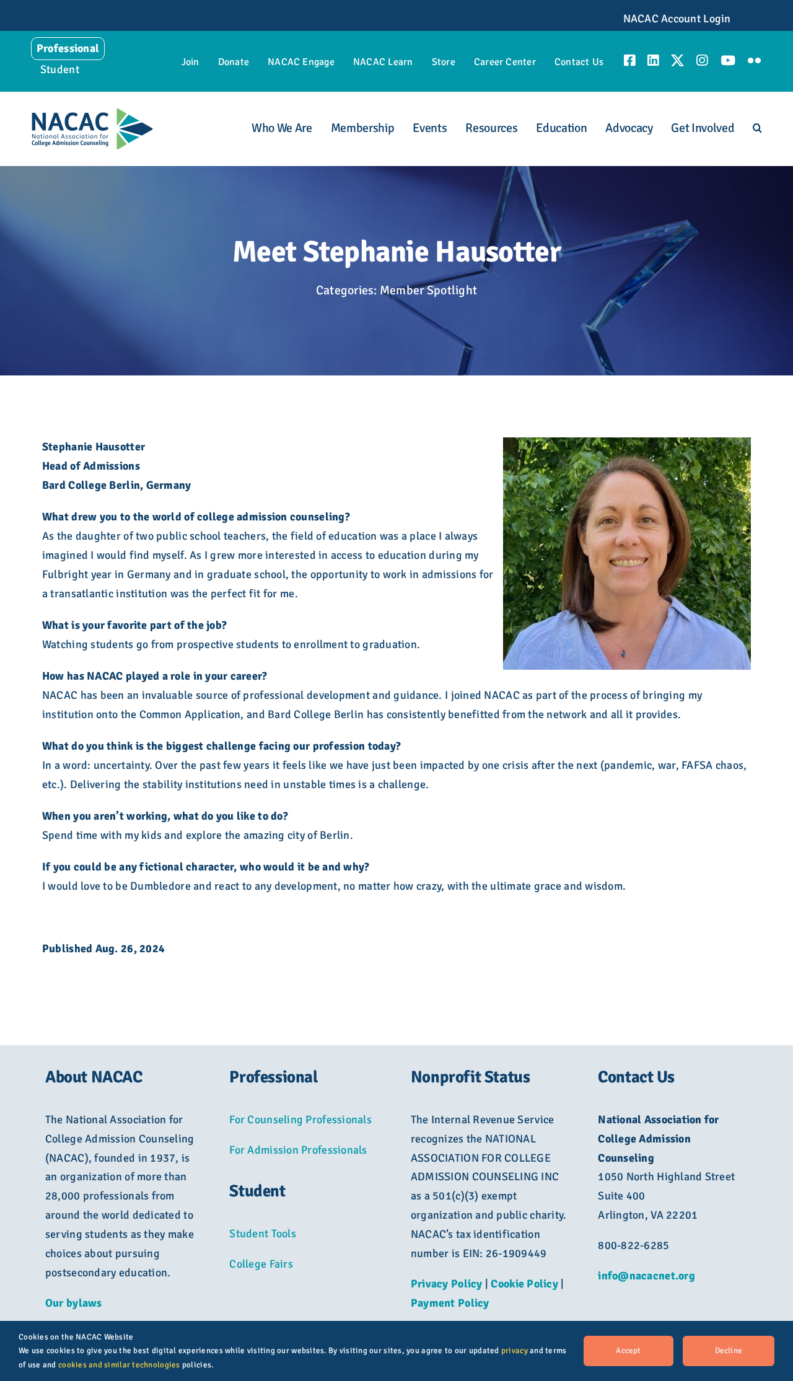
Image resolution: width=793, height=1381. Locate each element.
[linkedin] (653, 60)
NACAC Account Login (677, 18)
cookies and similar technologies (119, 1365)
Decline (728, 1351)
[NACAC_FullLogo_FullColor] (92, 113)
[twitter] (677, 60)
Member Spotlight (428, 290)
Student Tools (262, 1233)
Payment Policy (450, 1303)
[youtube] (728, 60)
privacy (514, 1351)
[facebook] (629, 60)
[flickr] (754, 60)
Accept (628, 1351)
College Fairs (261, 1264)
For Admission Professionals (298, 1150)
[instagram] (702, 60)
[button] (757, 128)
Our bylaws (73, 1303)
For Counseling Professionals (300, 1119)
